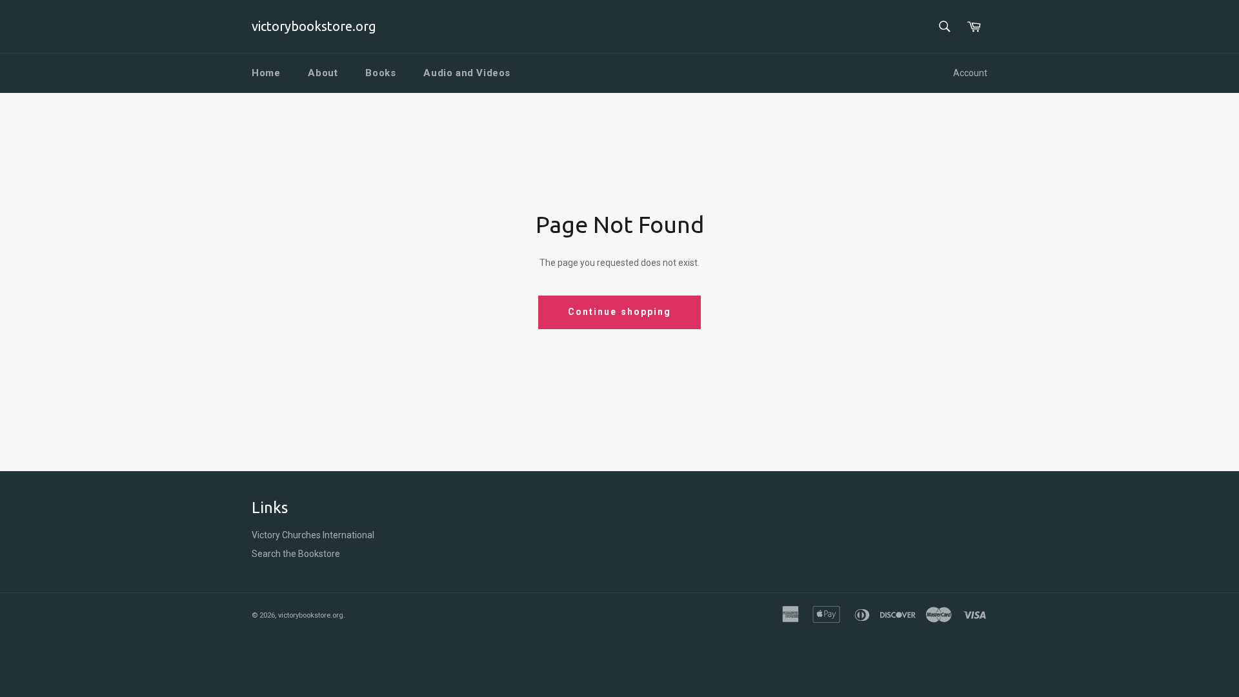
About (322, 73)
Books (380, 73)
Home (266, 73)
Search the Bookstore (296, 554)
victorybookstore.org (314, 26)
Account (970, 73)
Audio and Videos (466, 73)
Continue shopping (620, 312)
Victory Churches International (313, 535)
